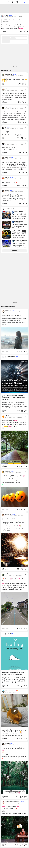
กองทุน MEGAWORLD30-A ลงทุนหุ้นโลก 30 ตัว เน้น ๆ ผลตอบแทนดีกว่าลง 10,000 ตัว (13, 397)
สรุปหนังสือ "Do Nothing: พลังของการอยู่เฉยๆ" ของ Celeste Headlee (14, 673)
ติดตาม (10, 15)
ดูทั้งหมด (14, 250)
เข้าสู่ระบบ (25, 2)
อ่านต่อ (4, 324)
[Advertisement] (14, 9)
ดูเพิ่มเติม (22, 119)
